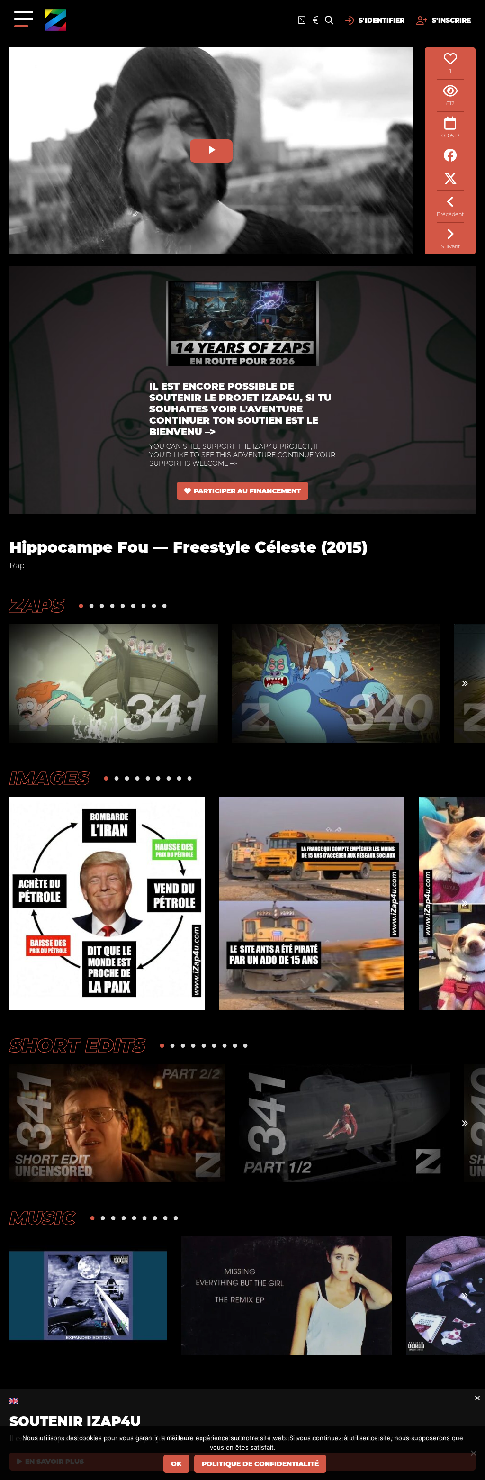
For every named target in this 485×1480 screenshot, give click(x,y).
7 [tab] (143, 605)
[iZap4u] (55, 20)
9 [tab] (164, 605)
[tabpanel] (113, 683)
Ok (176, 1464)
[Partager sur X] (450, 179)
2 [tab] (91, 605)
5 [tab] (123, 605)
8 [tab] (154, 605)
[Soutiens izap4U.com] (315, 20)
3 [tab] (102, 605)
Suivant (450, 246)
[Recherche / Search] (329, 20)
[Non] (473, 1453)
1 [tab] (81, 605)
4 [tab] (112, 605)
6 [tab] (133, 605)
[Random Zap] (301, 20)
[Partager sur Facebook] (450, 155)
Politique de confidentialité (260, 1464)
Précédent (450, 214)
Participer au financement (247, 491)
